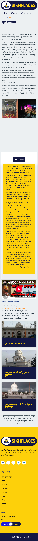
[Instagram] (8, 463)
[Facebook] (3, 463)
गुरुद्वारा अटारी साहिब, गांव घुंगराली (17, 374)
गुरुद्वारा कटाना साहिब (15, 343)
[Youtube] (13, 463)
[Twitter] (19, 463)
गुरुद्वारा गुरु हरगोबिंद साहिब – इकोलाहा (19, 405)
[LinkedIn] (24, 463)
